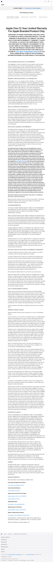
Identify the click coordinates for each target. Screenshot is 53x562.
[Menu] (51, 1)
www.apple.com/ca (21, 161)
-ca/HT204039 (22, 496)
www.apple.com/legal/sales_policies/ (27, 51)
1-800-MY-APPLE (30, 554)
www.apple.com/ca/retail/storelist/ (16, 504)
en (18, 490)
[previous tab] (5, 17)
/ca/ (17, 490)
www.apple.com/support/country (16, 485)
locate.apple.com (12, 490)
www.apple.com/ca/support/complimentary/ (18, 515)
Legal (2, 4)
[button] (45, 1)
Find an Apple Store (11, 554)
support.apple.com (12, 496)
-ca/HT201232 (22, 509)
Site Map (32, 560)
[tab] (13, 17)
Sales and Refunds (23, 560)
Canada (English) (4, 556)
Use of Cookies (10, 560)
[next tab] (48, 17)
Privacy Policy (3, 560)
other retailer (18, 554)
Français (9, 556)
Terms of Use (16, 560)
